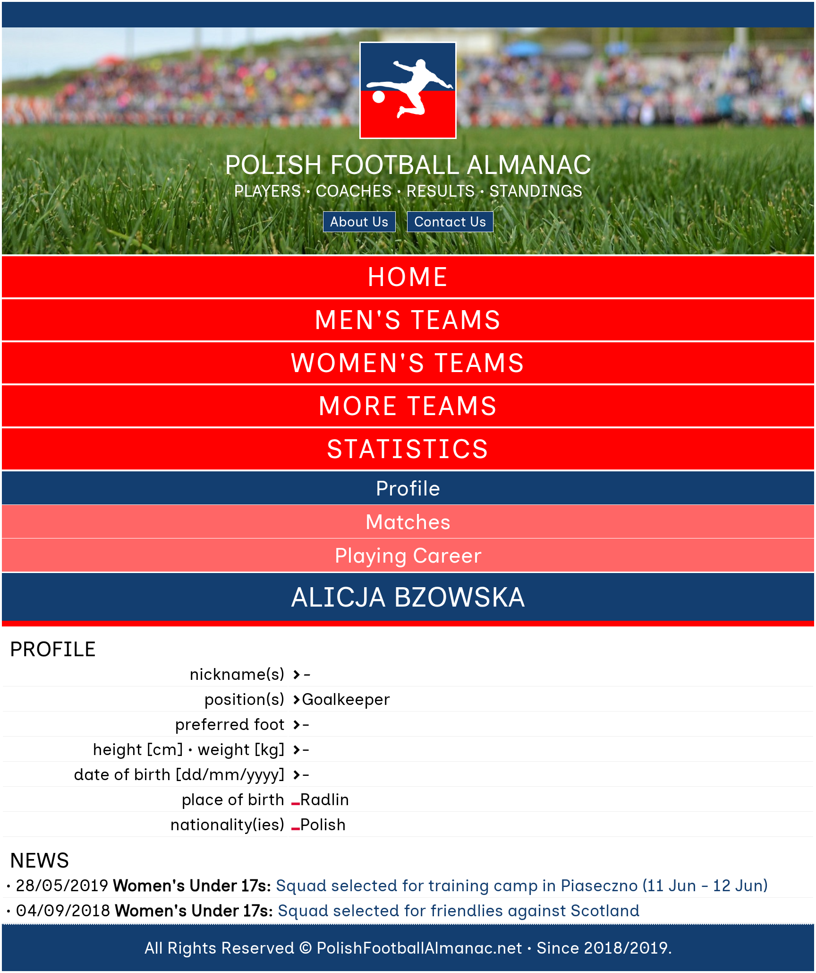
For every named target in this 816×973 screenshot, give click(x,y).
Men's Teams (408, 320)
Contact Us (450, 222)
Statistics (408, 449)
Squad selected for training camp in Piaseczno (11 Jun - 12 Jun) (522, 885)
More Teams (408, 406)
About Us (359, 222)
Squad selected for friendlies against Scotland (459, 911)
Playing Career (408, 555)
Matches (408, 521)
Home (408, 277)
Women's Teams (408, 363)
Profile (408, 488)
